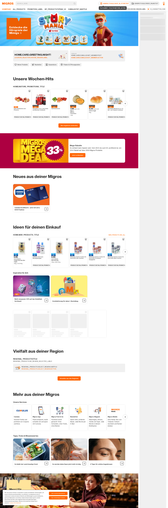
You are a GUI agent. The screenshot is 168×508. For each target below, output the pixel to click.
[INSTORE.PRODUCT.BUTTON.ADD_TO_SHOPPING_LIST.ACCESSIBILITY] (29, 91)
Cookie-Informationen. (15, 503)
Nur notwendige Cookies (58, 498)
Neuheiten (38, 65)
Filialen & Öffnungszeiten (71, 65)
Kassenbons (52, 65)
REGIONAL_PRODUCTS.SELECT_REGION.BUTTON (39, 369)
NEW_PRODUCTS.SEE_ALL (117, 235)
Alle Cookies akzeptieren (58, 493)
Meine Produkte (22, 65)
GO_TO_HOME (7, 3)
